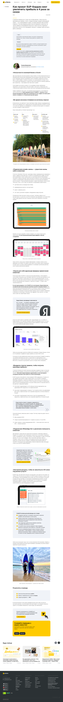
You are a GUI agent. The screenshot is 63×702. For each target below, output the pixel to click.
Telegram (16, 633)
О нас (17, 677)
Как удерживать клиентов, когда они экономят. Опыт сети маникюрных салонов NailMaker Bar (31, 660)
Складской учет (27, 684)
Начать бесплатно (21, 616)
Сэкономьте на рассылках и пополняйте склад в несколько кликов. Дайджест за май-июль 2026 (10, 660)
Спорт (36, 680)
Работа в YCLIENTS (19, 681)
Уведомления (27, 681)
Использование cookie (51, 681)
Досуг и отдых (37, 681)
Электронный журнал (27, 679)
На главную (7, 6)
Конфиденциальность (51, 680)
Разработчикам (18, 684)
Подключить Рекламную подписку (23, 312)
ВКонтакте (22, 633)
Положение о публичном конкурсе (54, 687)
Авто (36, 684)
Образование (37, 683)
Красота (36, 677)
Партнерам (17, 683)
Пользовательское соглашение (53, 677)
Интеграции (30, 2)
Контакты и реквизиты (17, 686)
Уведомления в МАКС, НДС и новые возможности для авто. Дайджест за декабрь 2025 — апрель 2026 (51, 660)
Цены (35, 2)
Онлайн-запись (27, 677)
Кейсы (14, 14)
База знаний (18, 680)
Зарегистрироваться (55, 2)
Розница (36, 687)
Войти (48, 2)
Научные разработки (51, 686)
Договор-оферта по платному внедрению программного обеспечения (53, 684)
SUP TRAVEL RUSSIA (40, 66)
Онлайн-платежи (28, 685)
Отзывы (17, 689)
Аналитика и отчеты (28, 682)
